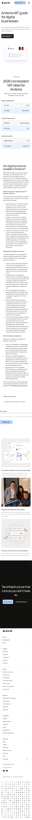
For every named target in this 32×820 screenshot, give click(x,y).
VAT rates (5, 753)
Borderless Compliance (9, 698)
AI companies (7, 704)
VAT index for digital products (19, 385)
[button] (28, 3)
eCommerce (6, 701)
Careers (5, 660)
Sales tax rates (7, 750)
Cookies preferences (8, 764)
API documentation (8, 686)
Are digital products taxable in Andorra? (15, 401)
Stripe (4, 727)
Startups (5, 709)
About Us (5, 651)
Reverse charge (24, 123)
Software (5, 707)
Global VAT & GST (7, 680)
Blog (4, 742)
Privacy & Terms (7, 767)
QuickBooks (6, 730)
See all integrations (8, 733)
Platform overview (8, 672)
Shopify (5, 718)
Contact (5, 663)
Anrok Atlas (6, 675)
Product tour (6, 683)
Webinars (5, 747)
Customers (6, 657)
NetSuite (5, 724)
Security (5, 654)
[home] (6, 3)
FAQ (4, 756)
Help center (6, 689)
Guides (5, 744)
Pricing (4, 637)
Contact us (26, 146)
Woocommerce (7, 721)
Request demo (6, 640)
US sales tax (6, 678)
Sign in (4, 643)
